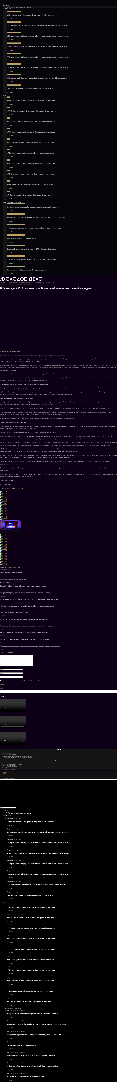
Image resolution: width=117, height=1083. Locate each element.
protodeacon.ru (11, 778)
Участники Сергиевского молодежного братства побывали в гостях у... (26, 626)
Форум (5, 10)
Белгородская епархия (9, 754)
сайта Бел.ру (19, 488)
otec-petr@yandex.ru (9, 769)
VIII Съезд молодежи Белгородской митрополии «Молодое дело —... (25, 632)
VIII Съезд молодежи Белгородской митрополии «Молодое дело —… (32, 15)
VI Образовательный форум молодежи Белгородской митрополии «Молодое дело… (38, 36)
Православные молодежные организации (19, 7)
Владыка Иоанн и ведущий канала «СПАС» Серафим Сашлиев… (31, 249)
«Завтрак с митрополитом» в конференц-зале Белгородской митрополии (34, 228)
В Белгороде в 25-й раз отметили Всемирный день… (26, 270)
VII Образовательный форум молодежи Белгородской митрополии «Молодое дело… (38, 25)
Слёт (4, 95)
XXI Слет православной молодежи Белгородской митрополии (30, 184)
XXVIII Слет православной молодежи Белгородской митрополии (31, 111)
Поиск (2, 688)
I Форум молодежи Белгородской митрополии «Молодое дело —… (32, 88)
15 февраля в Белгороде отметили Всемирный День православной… (32, 259)
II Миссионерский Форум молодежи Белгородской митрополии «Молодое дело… (37, 78)
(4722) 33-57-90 (12, 766)
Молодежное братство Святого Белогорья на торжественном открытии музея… (36, 217)
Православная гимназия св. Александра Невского (18, 757)
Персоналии (7, 8)
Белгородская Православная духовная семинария (17, 756)
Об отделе (6, 5)
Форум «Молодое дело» (14, 11)
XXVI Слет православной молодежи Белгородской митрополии (31, 132)
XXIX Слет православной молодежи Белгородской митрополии (31, 100)
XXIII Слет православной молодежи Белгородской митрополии (31, 163)
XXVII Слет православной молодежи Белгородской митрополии (31, 121)
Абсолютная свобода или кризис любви (21, 238)
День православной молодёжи (12, 202)
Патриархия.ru (7, 753)
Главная (5, 4)
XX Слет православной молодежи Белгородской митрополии (30, 195)
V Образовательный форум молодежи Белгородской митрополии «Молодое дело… (38, 46)
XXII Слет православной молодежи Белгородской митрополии (30, 174)
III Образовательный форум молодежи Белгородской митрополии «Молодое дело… (38, 67)
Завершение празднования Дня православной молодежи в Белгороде (32, 207)
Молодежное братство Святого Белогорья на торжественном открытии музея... (29, 599)
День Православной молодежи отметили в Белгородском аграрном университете (30, 646)
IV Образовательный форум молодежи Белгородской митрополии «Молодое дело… (38, 57)
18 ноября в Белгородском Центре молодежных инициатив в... (23, 586)
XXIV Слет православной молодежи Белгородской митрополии (30, 153)
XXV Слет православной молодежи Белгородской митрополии (30, 142)
